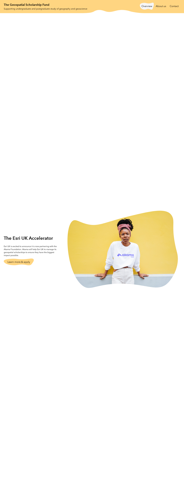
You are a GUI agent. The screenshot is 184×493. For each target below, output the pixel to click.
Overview (146, 6)
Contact (174, 6)
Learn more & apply (19, 261)
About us (161, 6)
